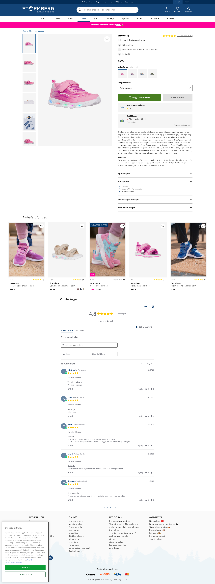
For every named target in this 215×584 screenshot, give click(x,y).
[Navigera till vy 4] (29, 102)
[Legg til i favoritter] (107, 39)
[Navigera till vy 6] (29, 141)
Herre (71, 18)
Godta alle (25, 568)
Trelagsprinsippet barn (120, 521)
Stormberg (123, 36)
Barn (83, 18)
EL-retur (112, 539)
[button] (71, 389)
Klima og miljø (76, 527)
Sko (95, 18)
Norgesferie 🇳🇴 (156, 521)
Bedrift (170, 18)
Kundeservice (34, 521)
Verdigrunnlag (75, 524)
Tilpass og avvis (25, 574)
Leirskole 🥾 (155, 533)
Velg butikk (131, 122)
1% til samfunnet (76, 536)
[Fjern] (135, 9)
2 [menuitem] (107, 507)
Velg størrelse (126, 88)
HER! (118, 24)
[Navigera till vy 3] (29, 82)
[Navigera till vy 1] (29, 43)
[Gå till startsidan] (39, 9)
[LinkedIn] (50, 557)
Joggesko (39, 31)
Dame (57, 18)
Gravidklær (114, 530)
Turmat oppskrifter (118, 545)
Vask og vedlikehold (118, 536)
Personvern (74, 545)
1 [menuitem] (104, 507)
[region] (25, 551)
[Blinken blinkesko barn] (122, 73)
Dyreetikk (73, 533)
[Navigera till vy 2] (29, 63)
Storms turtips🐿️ (157, 530)
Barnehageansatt (157, 536)
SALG (44, 18)
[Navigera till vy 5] (29, 122)
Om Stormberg (76, 521)
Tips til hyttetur (156, 539)
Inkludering (74, 539)
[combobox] (74, 354)
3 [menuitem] (110, 507)
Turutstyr (109, 18)
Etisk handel (74, 530)
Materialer (74, 542)
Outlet (140, 18)
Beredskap (114, 548)
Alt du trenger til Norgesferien (123, 524)
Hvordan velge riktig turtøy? (122, 533)
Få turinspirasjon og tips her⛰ (163, 524)
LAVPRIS (155, 18)
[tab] (144, 327)
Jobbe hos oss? (76, 551)
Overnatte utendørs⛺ (160, 527)
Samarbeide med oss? (79, 548)
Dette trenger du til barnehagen (124, 527)
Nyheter (125, 18)
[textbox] (153, 365)
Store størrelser (116, 542)
